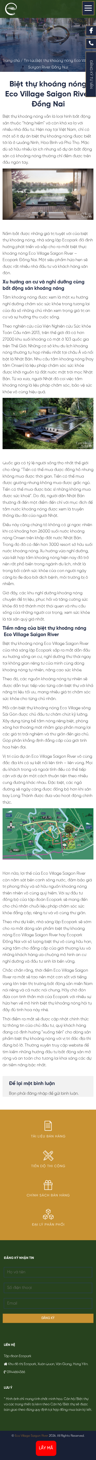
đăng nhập (37, 1093)
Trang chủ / (13, 61)
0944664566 (16, 1372)
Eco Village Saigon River (31, 1435)
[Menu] (88, 8)
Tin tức (29, 61)
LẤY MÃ (46, 1448)
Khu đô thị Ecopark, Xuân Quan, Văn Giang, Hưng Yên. (48, 1364)
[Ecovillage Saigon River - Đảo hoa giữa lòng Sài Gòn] (16, 9)
